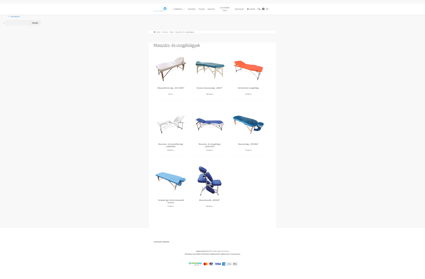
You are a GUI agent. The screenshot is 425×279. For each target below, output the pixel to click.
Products (165, 32)
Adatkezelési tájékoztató (220, 254)
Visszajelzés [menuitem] (15, 16)
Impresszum (235, 254)
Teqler (172, 32)
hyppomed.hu (201, 251)
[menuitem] (215, 22)
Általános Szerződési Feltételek (197, 254)
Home (158, 32)
